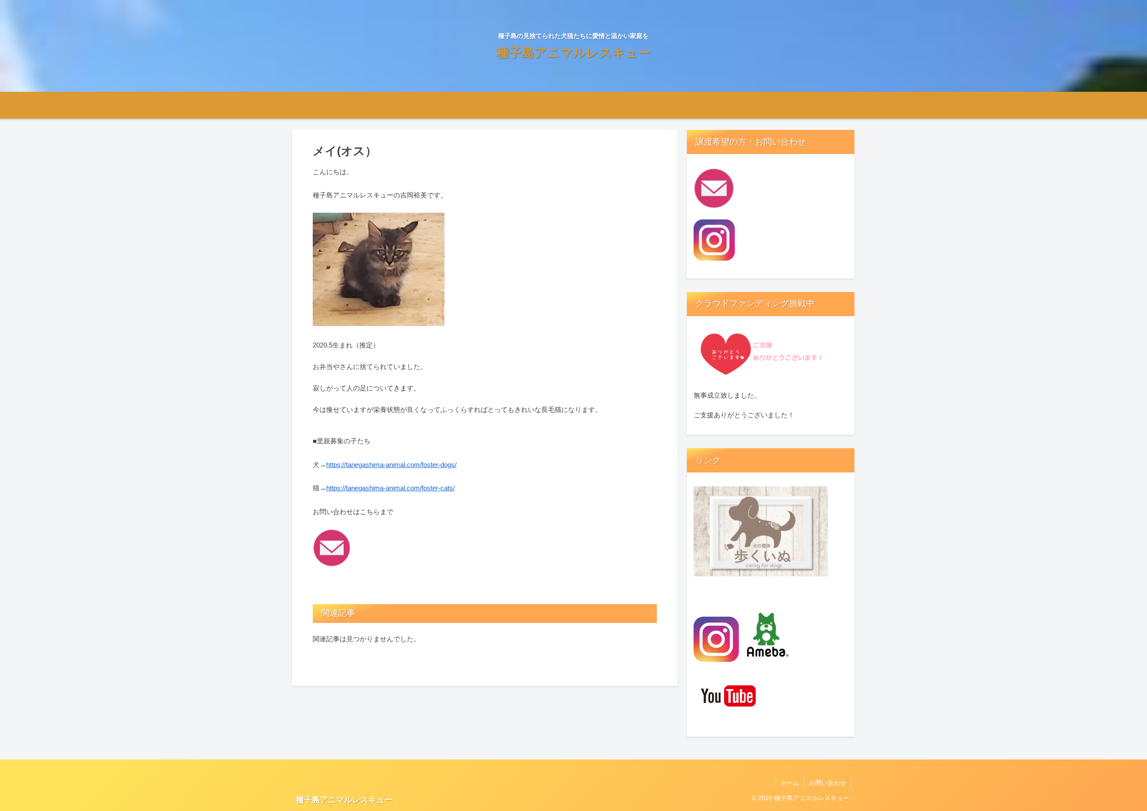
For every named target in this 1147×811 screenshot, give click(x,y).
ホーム (789, 782)
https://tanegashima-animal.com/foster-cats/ (390, 488)
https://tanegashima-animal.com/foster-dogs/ (391, 464)
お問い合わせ (827, 782)
